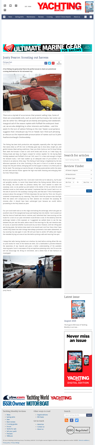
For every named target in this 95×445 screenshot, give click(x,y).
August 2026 (70, 321)
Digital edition (77, 6)
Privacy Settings (15, 442)
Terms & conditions (84, 440)
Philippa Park (7, 62)
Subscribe (78, 3)
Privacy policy (6, 442)
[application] (32, 271)
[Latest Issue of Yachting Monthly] (89, 7)
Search (89, 160)
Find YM (78, 10)
